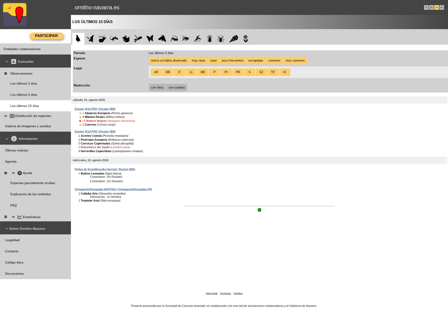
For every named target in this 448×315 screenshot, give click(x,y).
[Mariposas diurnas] (150, 39)
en (431, 7)
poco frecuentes (233, 60)
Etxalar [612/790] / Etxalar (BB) (95, 131)
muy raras (198, 60)
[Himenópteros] (186, 39)
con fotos (157, 87)
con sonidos (177, 87)
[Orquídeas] (198, 39)
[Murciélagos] (90, 39)
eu (442, 7)
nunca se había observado (169, 60)
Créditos (238, 293)
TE (273, 72)
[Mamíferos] (102, 39)
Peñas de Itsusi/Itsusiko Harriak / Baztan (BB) (105, 169)
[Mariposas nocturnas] (162, 39)
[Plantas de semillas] (246, 39)
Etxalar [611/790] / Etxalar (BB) (95, 109)
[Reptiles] (114, 39)
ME (203, 72)
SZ (261, 72)
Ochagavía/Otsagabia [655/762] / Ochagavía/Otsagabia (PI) (113, 189)
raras (213, 60)
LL (191, 72)
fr (426, 7)
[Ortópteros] (174, 39)
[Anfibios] (126, 39)
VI (284, 72)
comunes (274, 60)
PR (238, 72)
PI (226, 72)
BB (168, 72)
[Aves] (78, 39)
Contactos (225, 293)
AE (156, 72)
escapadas (255, 60)
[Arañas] (222, 39)
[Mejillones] (234, 39)
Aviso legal (211, 293)
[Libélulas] (138, 39)
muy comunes (295, 60)
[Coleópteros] (210, 39)
